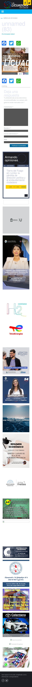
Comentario (8, 107)
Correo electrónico (11, 134)
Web (5, 139)
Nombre (7, 128)
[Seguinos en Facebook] (25, 2)
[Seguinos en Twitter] (29, 2)
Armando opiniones (11, 158)
